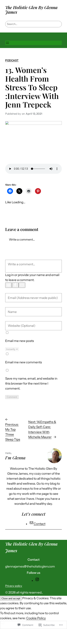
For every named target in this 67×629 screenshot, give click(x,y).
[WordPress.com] (8, 285)
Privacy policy (13, 585)
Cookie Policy (36, 618)
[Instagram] (37, 580)
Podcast (12, 60)
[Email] (22, 285)
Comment (12, 397)
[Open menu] (7, 43)
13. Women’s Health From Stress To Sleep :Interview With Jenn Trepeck (32, 87)
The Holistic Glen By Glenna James (31, 10)
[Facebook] (15, 285)
